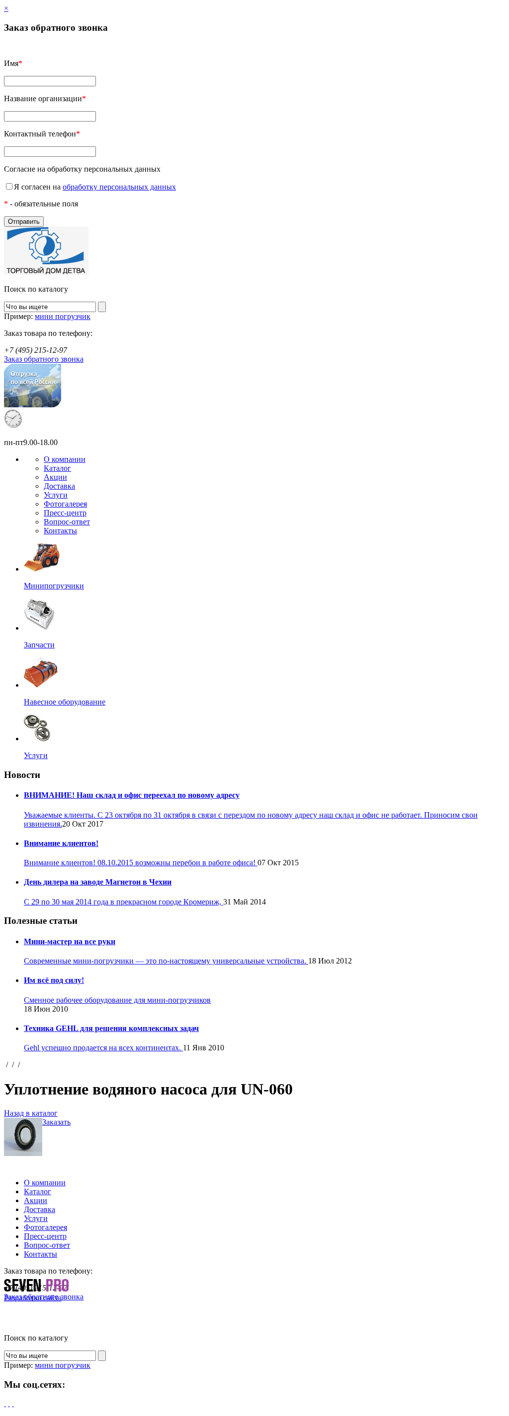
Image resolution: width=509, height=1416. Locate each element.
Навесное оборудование (64, 702)
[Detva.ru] (46, 272)
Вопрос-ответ (67, 521)
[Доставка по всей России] (32, 404)
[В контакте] (13, 1403)
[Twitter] (9, 1403)
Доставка (59, 486)
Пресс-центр (65, 513)
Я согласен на (95, 187)
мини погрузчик (62, 316)
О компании (64, 459)
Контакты (60, 530)
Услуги (56, 495)
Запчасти (39, 645)
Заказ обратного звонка (44, 359)
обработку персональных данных (119, 187)
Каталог (57, 468)
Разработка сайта (33, 1297)
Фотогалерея (65, 504)
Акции (55, 477)
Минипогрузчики (54, 585)
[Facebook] (5, 1403)
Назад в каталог (31, 1113)
